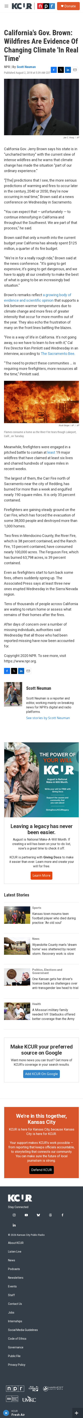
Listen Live (14, 1251)
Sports (36, 907)
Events (12, 1286)
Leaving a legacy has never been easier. (41, 829)
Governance (15, 1347)
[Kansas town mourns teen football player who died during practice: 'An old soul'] (17, 915)
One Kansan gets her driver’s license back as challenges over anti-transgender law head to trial (55, 983)
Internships (15, 1321)
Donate (70, 6)
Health (36, 1004)
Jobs (11, 1312)
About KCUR (16, 1242)
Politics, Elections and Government (47, 971)
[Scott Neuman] (13, 694)
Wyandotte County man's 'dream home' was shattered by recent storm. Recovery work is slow (54, 949)
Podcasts (14, 1269)
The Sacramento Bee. (58, 353)
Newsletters (15, 1277)
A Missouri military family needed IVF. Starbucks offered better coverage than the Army (53, 1014)
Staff (11, 1295)
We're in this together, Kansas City (41, 1119)
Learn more (41, 875)
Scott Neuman (26, 67)
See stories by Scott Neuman (48, 718)
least (51, 452)
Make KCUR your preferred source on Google (41, 1050)
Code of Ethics (17, 1338)
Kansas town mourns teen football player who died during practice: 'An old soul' (54, 918)
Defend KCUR (41, 1170)
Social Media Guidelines (23, 1330)
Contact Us (15, 1303)
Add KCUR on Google (41, 1074)
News (35, 938)
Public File (14, 1356)
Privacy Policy (16, 1364)
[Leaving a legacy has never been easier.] (41, 779)
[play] (6, 1413)
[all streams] (77, 1413)
